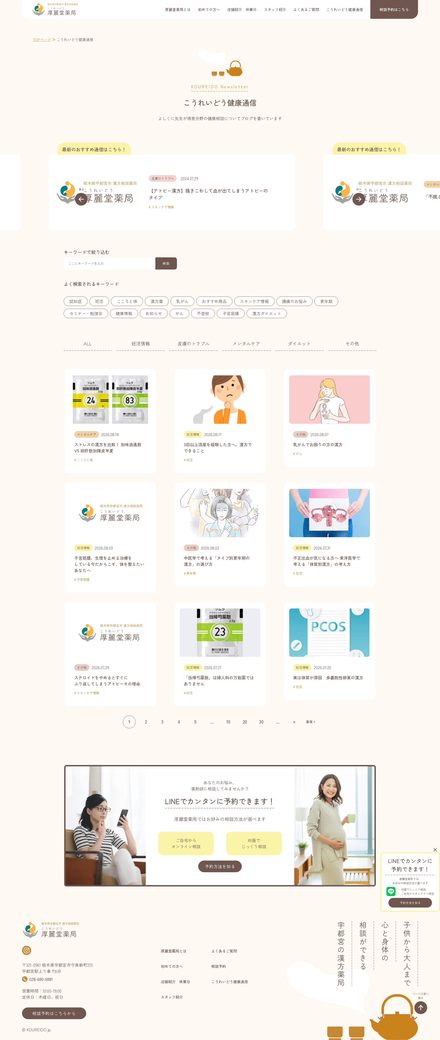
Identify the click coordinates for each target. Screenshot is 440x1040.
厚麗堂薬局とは (178, 9)
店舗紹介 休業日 (242, 9)
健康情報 (124, 313)
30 (261, 721)
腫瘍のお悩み (294, 301)
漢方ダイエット (266, 313)
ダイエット (299, 343)
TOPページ (42, 39)
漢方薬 (157, 301)
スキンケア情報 (254, 301)
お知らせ (154, 313)
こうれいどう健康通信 (344, 9)
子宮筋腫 (231, 313)
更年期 (326, 301)
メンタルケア (209, 184)
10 (228, 721)
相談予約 (394, 9)
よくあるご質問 (306, 9)
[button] (81, 196)
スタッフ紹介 (275, 9)
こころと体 (127, 301)
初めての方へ (209, 9)
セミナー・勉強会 (85, 313)
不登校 (203, 313)
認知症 (75, 301)
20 (245, 721)
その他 (352, 343)
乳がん (182, 301)
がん (179, 313)
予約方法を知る (410, 903)
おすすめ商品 (214, 301)
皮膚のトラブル (194, 343)
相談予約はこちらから (54, 1013)
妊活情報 (141, 343)
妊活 (99, 301)
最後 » (310, 721)
